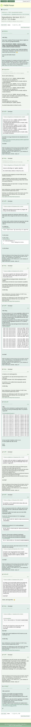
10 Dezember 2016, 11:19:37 (7, 404)
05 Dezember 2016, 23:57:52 (7, 203)
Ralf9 (4, 111)
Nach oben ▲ (23, 724)
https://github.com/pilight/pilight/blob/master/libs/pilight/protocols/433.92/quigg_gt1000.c (15, 705)
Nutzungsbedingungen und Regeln (13, 724)
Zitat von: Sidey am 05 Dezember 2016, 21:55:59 (13, 206)
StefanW (5, 402)
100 (19, 25)
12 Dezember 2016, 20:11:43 (7, 656)
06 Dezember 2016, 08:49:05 (7, 267)
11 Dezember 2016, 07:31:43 (7, 576)
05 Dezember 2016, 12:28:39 (7, 71)
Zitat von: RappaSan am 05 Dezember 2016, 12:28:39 (14, 116)
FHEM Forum (9, 5)
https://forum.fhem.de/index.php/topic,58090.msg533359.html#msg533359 (15, 140)
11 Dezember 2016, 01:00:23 (7, 496)
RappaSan (6, 69)
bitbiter (5, 31)
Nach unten (3, 24)
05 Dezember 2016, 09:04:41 (7, 33)
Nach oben (3, 713)
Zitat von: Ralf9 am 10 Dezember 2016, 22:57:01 (13, 579)
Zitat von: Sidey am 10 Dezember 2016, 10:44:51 (13, 500)
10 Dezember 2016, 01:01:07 (7, 307)
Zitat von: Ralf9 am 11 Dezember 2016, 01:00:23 (13, 614)
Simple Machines (19, 725)
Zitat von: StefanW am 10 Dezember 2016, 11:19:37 (14, 457)
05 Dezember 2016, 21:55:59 (7, 160)
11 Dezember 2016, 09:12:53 (7, 608)
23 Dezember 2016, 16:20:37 (7, 688)
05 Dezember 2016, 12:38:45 (7, 113)
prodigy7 (5, 686)
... (18, 25)
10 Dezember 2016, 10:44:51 (7, 371)
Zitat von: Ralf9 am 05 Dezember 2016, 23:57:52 (13, 271)
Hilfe (5, 724)
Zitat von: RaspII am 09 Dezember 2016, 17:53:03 (14, 549)
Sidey (4, 158)
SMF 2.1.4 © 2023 (12, 725)
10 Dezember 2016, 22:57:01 (7, 454)
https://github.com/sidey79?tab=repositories (11, 196)
